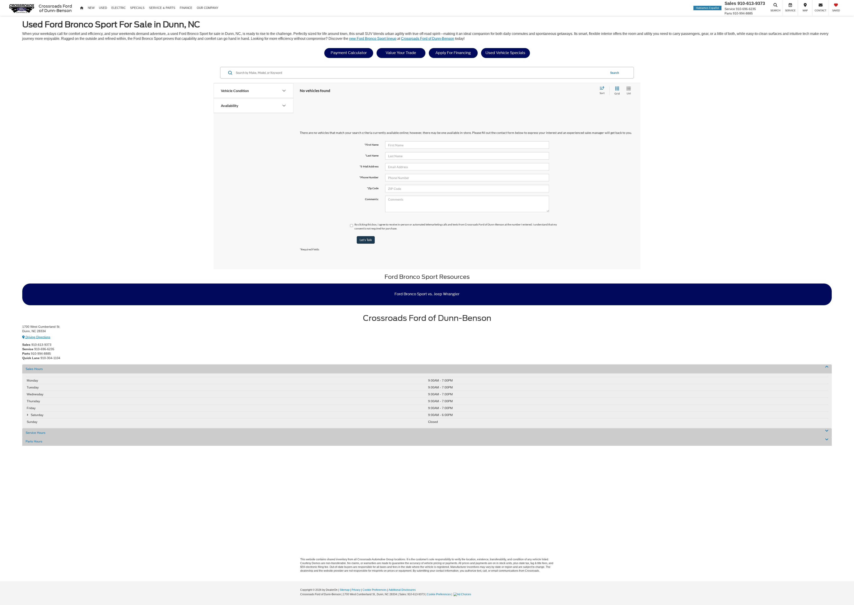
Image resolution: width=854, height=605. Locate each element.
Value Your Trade (401, 53)
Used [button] (103, 8)
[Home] (82, 8)
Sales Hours (34, 369)
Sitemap (345, 589)
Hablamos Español (707, 8)
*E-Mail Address (369, 166)
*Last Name (372, 155)
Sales (730, 3)
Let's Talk (366, 240)
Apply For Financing (453, 53)
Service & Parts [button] (162, 8)
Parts (728, 13)
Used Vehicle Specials (505, 53)
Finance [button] (186, 8)
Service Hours (35, 432)
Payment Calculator (349, 53)
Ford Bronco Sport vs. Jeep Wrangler (427, 294)
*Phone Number (369, 177)
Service (730, 9)
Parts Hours (34, 441)
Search (614, 72)
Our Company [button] (207, 8)
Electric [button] (118, 8)
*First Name (372, 144)
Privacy (356, 589)
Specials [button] (137, 8)
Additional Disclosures (402, 589)
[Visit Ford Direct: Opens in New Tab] (462, 594)
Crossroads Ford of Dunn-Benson (427, 38)
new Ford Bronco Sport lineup (372, 38)
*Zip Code (373, 188)
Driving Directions (37, 337)
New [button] (91, 8)
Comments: (372, 199)
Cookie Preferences (375, 589)
